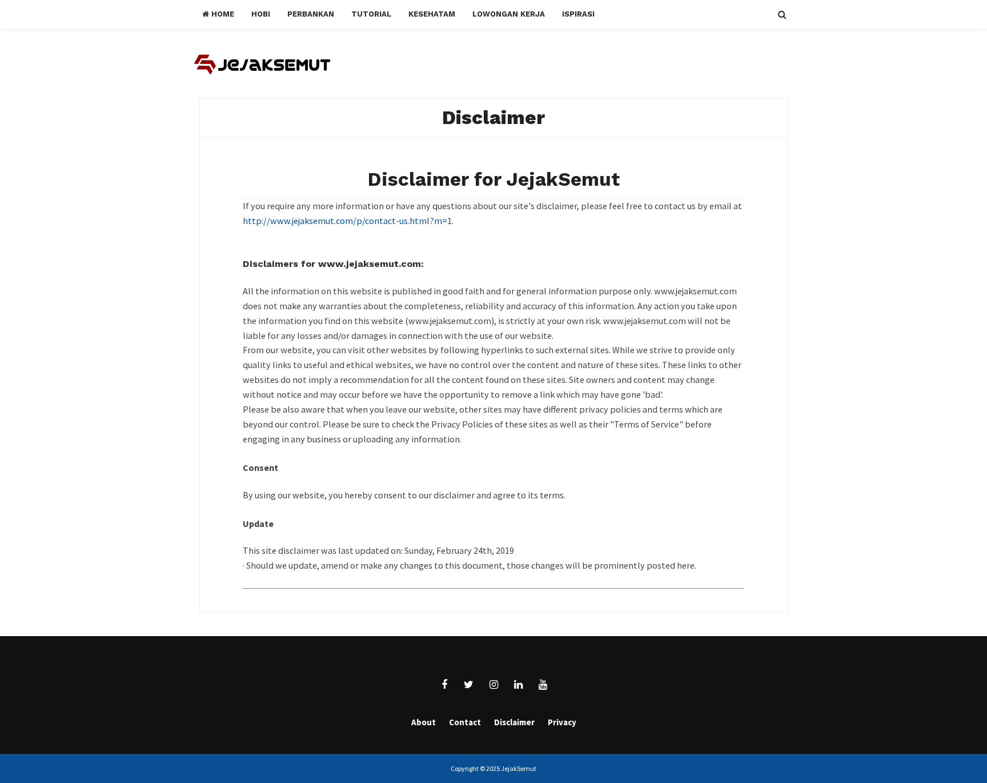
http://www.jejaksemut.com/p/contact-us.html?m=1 (347, 220)
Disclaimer (493, 117)
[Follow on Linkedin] (518, 684)
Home (221, 14)
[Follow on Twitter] (469, 684)
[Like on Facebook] (444, 684)
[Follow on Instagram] (493, 684)
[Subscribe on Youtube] (542, 684)
